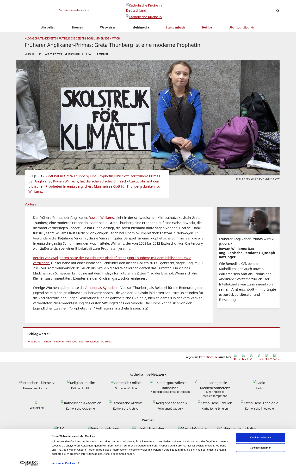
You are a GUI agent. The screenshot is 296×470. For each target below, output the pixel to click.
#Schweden (92, 341)
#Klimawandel (74, 341)
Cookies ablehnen (260, 447)
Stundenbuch (175, 27)
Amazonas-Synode (100, 287)
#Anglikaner (34, 341)
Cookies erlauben (260, 437)
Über (242, 27)
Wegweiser (108, 27)
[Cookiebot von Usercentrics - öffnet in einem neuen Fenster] (29, 463)
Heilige (207, 27)
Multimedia (140, 27)
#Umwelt (106, 341)
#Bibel (47, 341)
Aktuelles (75, 10)
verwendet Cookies (63, 463)
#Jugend (59, 341)
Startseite (63, 10)
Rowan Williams (101, 217)
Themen (77, 27)
